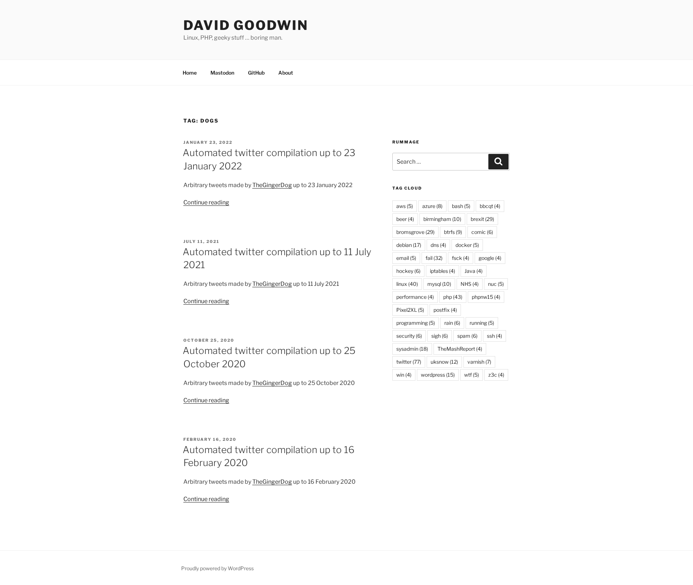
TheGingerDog (272, 185)
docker (467, 245)
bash (461, 206)
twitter (408, 362)
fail (434, 258)
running (482, 323)
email (406, 258)
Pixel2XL (410, 310)
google (490, 258)
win (403, 375)
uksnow (444, 362)
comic (482, 232)
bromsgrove (415, 232)
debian (408, 245)
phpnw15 (486, 297)
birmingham (442, 219)
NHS (470, 284)
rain (452, 323)
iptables (442, 271)
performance (415, 297)
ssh (494, 336)
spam (467, 336)
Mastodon (222, 73)
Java (474, 271)
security (409, 336)
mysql (439, 284)
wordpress (438, 375)
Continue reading (206, 202)
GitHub (256, 73)
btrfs (453, 232)
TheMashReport (459, 349)
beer (405, 219)
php (452, 297)
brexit (482, 219)
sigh (439, 336)
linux (407, 284)
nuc (496, 284)
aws (404, 206)
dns (438, 245)
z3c (496, 375)
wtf (471, 375)
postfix (445, 310)
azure (432, 206)
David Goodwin (245, 25)
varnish (479, 362)
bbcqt (490, 206)
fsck (460, 258)
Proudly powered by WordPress (217, 568)
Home (190, 73)
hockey (408, 271)
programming (415, 323)
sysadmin (412, 349)
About (285, 73)
